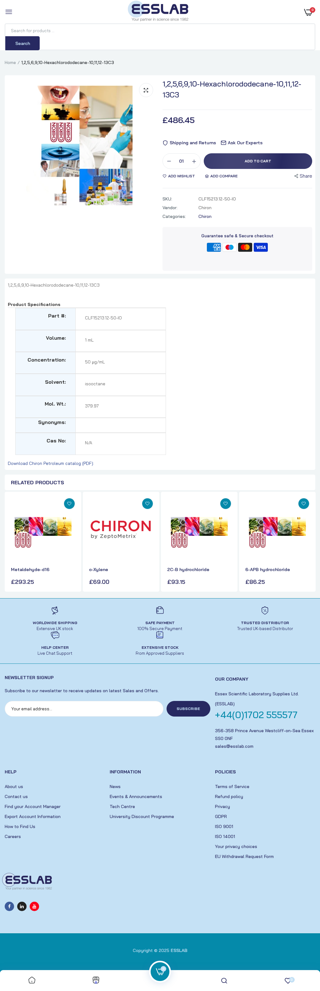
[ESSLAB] (158, 12)
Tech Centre (122, 806)
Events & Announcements (136, 796)
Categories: (174, 216)
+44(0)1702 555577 (256, 715)
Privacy (222, 806)
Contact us (16, 796)
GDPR (221, 816)
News (115, 786)
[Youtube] (34, 906)
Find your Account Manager (33, 806)
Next (309, 542)
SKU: (167, 199)
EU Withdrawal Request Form (244, 856)
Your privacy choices (236, 846)
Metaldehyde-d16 (30, 569)
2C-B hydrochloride (188, 569)
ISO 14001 (225, 836)
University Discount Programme (142, 816)
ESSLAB (179, 950)
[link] (69, 503)
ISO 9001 (224, 826)
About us (14, 786)
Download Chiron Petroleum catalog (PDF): (51, 463)
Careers (13, 836)
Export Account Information (33, 816)
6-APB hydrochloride (267, 569)
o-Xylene (98, 569)
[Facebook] (9, 906)
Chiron (205, 216)
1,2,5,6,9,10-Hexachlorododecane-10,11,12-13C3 (231, 89)
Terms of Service (232, 786)
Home (10, 62)
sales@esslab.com (234, 746)
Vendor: (170, 207)
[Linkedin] (22, 906)
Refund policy (229, 796)
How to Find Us (20, 826)
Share (306, 176)
